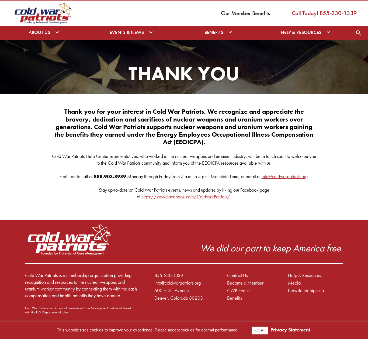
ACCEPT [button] (260, 330)
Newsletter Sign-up (306, 290)
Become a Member (245, 283)
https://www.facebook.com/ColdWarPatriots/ (185, 196)
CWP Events (238, 290)
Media (294, 283)
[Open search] (358, 33)
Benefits (234, 298)
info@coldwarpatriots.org (285, 176)
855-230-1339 (168, 275)
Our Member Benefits (245, 13)
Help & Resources (304, 275)
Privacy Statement (290, 330)
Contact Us (237, 275)
